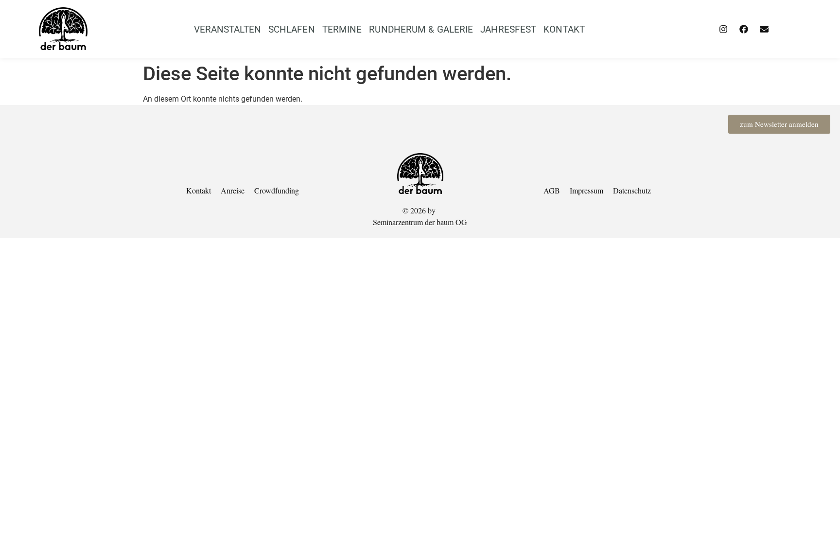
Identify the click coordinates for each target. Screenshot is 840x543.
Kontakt (564, 29)
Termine (342, 29)
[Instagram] (723, 29)
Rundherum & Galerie (421, 29)
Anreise (233, 190)
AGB (551, 190)
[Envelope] (764, 29)
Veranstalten (227, 29)
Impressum (586, 190)
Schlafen (291, 29)
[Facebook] (743, 29)
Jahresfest (508, 29)
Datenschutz (632, 190)
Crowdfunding (276, 190)
